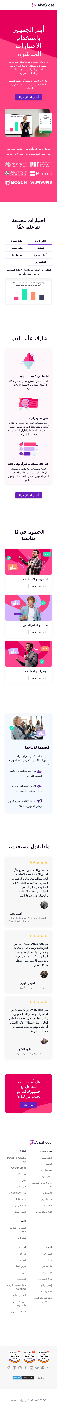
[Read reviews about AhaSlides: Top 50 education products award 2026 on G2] (14, 1357)
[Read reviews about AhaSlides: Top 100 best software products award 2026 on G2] (28, 1357)
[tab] (40, 240)
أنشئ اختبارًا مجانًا (28, 97)
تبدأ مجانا (28, 1105)
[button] (6, 5)
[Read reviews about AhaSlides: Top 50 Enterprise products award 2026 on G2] (43, 1357)
